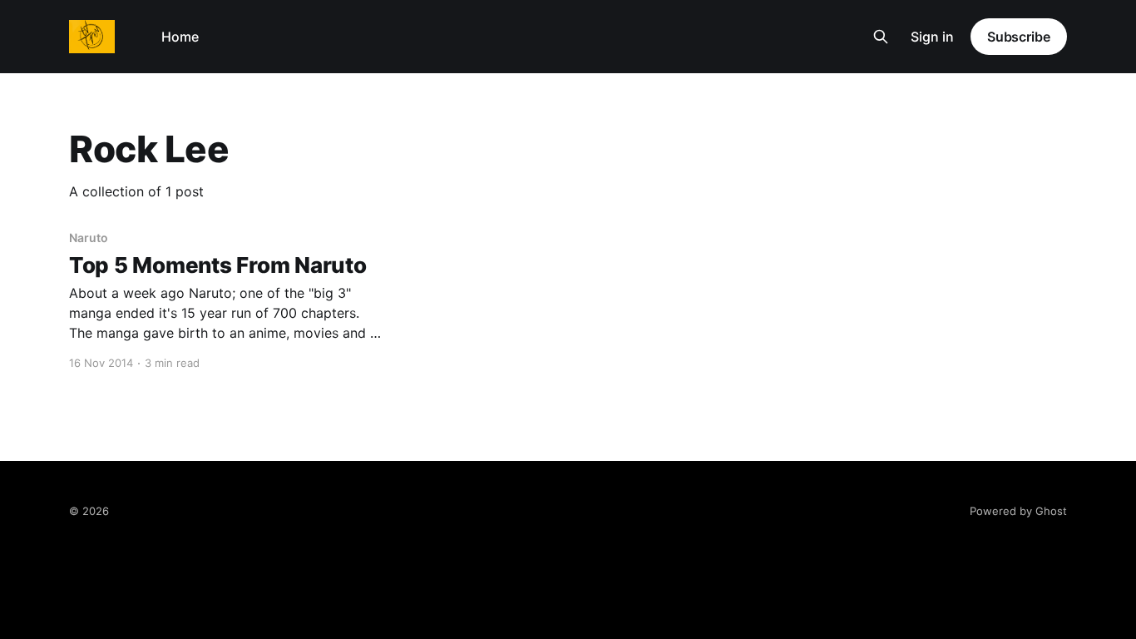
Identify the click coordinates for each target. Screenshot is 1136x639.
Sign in (932, 36)
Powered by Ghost (1018, 511)
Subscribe (1018, 36)
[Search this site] (880, 36)
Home (180, 36)
